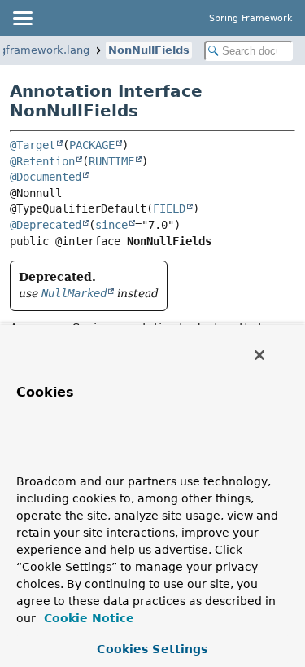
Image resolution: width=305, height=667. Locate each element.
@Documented (45, 176)
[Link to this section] (47, 457)
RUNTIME (111, 161)
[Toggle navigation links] (22, 18)
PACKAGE (92, 144)
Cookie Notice (87, 618)
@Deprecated (45, 224)
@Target (32, 144)
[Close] (259, 355)
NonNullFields (149, 50)
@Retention (42, 161)
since (111, 224)
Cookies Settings (152, 649)
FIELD (169, 208)
